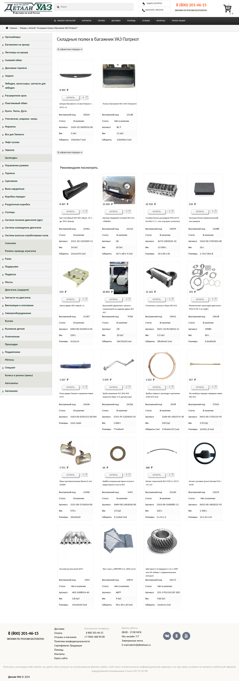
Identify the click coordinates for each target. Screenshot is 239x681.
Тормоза (10, 173)
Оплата (58, 633)
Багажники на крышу (17, 45)
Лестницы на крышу (16, 52)
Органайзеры (12, 37)
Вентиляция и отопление (19, 305)
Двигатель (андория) (17, 290)
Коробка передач (15, 196)
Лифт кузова (12, 142)
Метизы (9, 360)
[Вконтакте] (167, 636)
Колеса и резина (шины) (19, 375)
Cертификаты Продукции (68, 645)
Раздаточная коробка (17, 204)
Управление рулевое (17, 165)
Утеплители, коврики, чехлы (21, 119)
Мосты (9, 282)
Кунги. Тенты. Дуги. (16, 111)
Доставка (59, 629)
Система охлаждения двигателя (23, 228)
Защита (9, 76)
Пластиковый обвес (16, 103)
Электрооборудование (18, 313)
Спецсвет (10, 367)
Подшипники (12, 352)
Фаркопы (10, 127)
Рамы (8, 259)
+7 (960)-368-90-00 (94, 637)
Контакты (59, 654)
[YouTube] (186, 636)
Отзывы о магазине (65, 637)
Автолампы (11, 383)
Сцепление (11, 181)
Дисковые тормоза (16, 68)
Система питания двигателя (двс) (24, 220)
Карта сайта (60, 658)
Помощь (59, 650)
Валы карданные (14, 189)
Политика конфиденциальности (72, 641)
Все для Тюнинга (14, 134)
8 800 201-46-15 (94, 633)
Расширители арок (16, 96)
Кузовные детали (15, 329)
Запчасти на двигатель (18, 297)
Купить (70, 97)
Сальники (10, 243)
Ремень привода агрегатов (20, 251)
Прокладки (11, 344)
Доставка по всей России (27, 13)
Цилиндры (11, 158)
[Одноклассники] (177, 636)
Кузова (9, 321)
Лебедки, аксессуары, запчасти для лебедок (25, 85)
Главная (13, 28)
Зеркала (9, 150)
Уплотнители (12, 336)
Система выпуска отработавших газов (26, 235)
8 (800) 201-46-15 (191, 5)
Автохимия (11, 391)
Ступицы (10, 212)
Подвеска (10, 274)
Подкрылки (11, 266)
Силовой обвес (13, 60)
